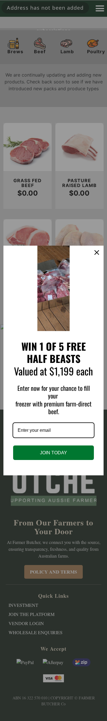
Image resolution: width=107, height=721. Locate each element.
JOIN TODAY (53, 452)
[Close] (97, 252)
